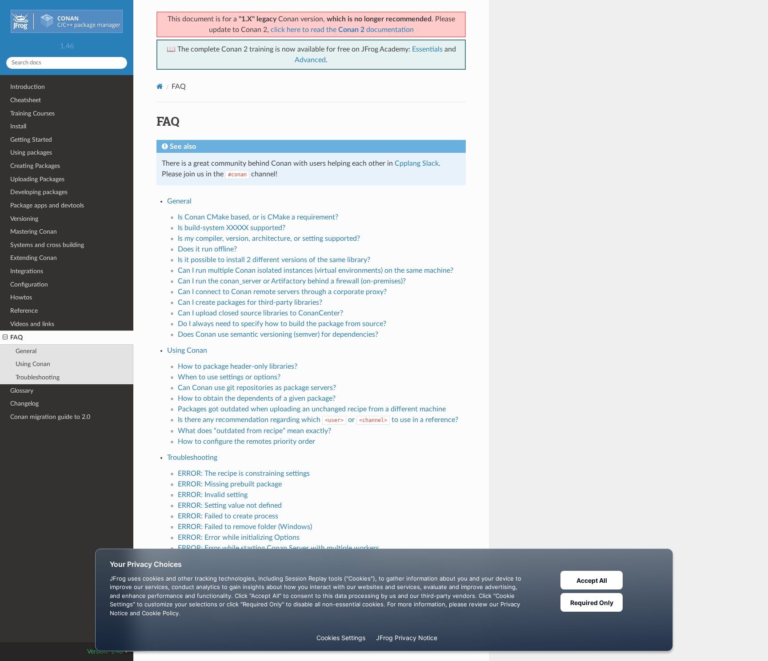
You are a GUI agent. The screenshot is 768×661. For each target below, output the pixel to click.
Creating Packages (35, 166)
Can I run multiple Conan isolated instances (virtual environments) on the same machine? (315, 270)
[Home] (159, 86)
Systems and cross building (47, 245)
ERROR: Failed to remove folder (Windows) (245, 526)
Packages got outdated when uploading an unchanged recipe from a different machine (312, 409)
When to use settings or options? (229, 377)
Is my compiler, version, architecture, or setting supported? (269, 238)
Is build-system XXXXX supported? (231, 227)
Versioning (24, 218)
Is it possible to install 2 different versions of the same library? (274, 259)
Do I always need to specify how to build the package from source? (282, 323)
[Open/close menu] (5, 338)
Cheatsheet (25, 100)
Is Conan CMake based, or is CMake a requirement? (258, 217)
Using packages (31, 152)
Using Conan (33, 364)
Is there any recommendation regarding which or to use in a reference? (318, 419)
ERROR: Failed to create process (228, 516)
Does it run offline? (207, 249)
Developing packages (39, 192)
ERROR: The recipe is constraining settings (244, 473)
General (26, 351)
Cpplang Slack (417, 163)
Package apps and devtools (47, 205)
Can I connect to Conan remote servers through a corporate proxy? (282, 291)
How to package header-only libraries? (237, 366)
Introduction (27, 87)
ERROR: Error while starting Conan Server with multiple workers (278, 548)
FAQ (16, 337)
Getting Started (31, 139)
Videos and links (32, 324)
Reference (24, 310)
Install (18, 126)
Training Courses (32, 113)
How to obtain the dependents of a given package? (257, 398)
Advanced (310, 60)
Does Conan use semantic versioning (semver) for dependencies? (278, 334)
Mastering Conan (33, 231)
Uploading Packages (37, 179)
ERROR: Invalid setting (213, 494)
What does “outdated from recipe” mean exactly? (254, 430)
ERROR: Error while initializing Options (239, 537)
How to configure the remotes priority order (246, 441)
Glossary (21, 390)
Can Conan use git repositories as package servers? (257, 387)
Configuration (29, 284)
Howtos (21, 297)
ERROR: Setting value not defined (230, 505)
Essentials (427, 49)
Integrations (26, 271)
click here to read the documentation (342, 29)
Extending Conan (33, 258)
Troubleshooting (38, 377)
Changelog (24, 403)
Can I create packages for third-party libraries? (250, 302)
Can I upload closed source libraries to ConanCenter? (260, 313)
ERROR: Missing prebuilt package (230, 484)
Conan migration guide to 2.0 (50, 417)
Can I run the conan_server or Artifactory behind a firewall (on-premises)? (292, 281)
